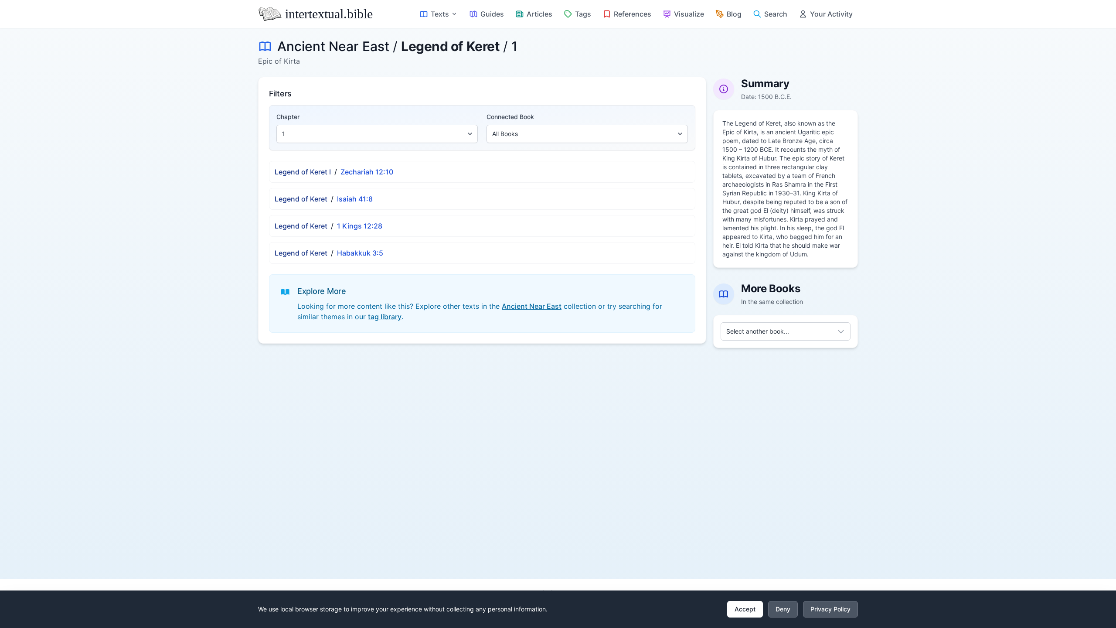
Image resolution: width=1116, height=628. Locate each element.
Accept (745, 609)
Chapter (287, 116)
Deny (783, 609)
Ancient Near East (333, 46)
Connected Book (510, 116)
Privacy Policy (830, 609)
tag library (384, 316)
